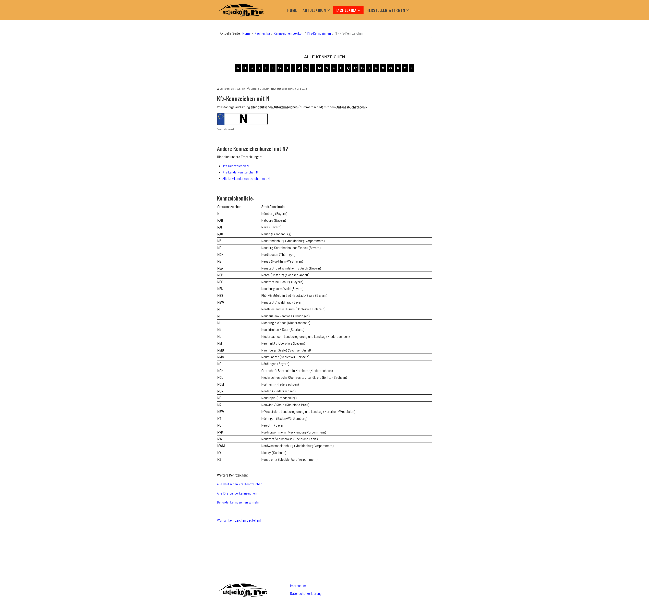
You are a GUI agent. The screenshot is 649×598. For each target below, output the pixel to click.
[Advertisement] (324, 549)
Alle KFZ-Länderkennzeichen (237, 493)
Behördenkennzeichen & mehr (238, 502)
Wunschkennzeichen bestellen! (239, 520)
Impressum (298, 585)
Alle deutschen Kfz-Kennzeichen (239, 484)
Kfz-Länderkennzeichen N (240, 172)
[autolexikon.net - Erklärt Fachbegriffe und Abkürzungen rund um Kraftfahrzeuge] (240, 10)
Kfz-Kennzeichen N (235, 165)
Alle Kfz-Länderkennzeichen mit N (246, 178)
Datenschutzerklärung (305, 593)
